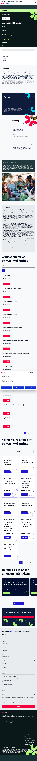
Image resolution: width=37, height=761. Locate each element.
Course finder (15, 728)
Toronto (15, 7)
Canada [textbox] (3, 660)
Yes (2, 3)
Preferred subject (5, 671)
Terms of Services (20, 757)
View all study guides (18, 603)
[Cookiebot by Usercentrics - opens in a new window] (29, 373)
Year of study (4, 663)
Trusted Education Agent (29, 744)
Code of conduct (27, 736)
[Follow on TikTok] (16, 722)
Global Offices (27, 732)
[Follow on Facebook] (6, 722)
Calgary (19, 7)
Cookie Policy (32, 757)
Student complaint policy (29, 742)
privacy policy (18, 698)
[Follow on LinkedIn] (3, 722)
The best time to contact (6, 680)
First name (4, 641)
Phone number (4, 650)
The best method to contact (7, 684)
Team (25, 730)
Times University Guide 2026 (22, 128)
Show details (32, 384)
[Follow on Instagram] (12, 722)
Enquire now (6, 283)
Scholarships (15, 732)
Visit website (5, 45)
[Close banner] (35, 372)
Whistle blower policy (28, 738)
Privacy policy (27, 757)
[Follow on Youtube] (9, 722)
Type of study (4, 667)
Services (14, 730)
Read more (6, 593)
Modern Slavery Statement (29, 740)
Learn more (7, 471)
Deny (7, 387)
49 (31, 432)
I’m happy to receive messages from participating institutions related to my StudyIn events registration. (17, 703)
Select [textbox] (3, 664)
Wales (3, 730)
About (25, 728)
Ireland (3, 734)
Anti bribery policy (27, 734)
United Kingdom (5, 728)
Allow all (30, 387)
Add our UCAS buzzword (17, 6)
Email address (4, 654)
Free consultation (18, 617)
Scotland (5, 42)
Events (14, 734)
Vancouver (24, 7)
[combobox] (3, 652)
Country (3, 688)
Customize (18, 387)
